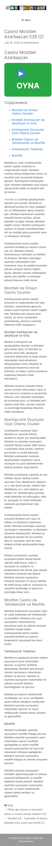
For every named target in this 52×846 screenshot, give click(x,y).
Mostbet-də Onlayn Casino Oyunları (25, 111)
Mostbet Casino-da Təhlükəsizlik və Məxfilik (28, 141)
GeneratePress (26, 841)
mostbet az (10, 199)
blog (10, 805)
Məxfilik (17, 155)
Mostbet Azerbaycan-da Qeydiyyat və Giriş (28, 121)
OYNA (27, 85)
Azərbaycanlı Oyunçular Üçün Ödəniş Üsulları (28, 131)
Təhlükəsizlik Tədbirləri (27, 149)
